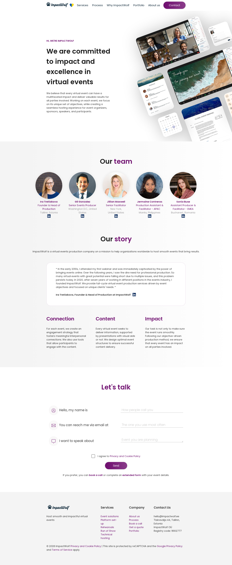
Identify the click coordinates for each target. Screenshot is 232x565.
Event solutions (110, 516)
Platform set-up (109, 521)
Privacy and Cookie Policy (125, 456)
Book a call (135, 523)
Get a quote (136, 527)
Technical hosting (106, 536)
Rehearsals (107, 527)
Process (97, 5)
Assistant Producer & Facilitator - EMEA (183, 207)
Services (82, 5)
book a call (96, 475)
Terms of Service (62, 549)
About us (154, 5)
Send (116, 465)
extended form (131, 475)
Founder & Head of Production (49, 207)
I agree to (118, 456)
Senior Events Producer (82, 207)
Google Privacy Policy (169, 546)
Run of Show (108, 530)
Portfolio (138, 5)
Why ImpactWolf (118, 5)
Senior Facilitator (116, 207)
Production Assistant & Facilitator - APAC (149, 207)
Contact (174, 5)
